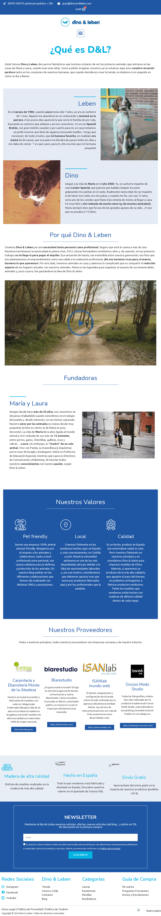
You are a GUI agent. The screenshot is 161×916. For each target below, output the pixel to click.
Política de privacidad (110, 848)
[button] (80, 33)
